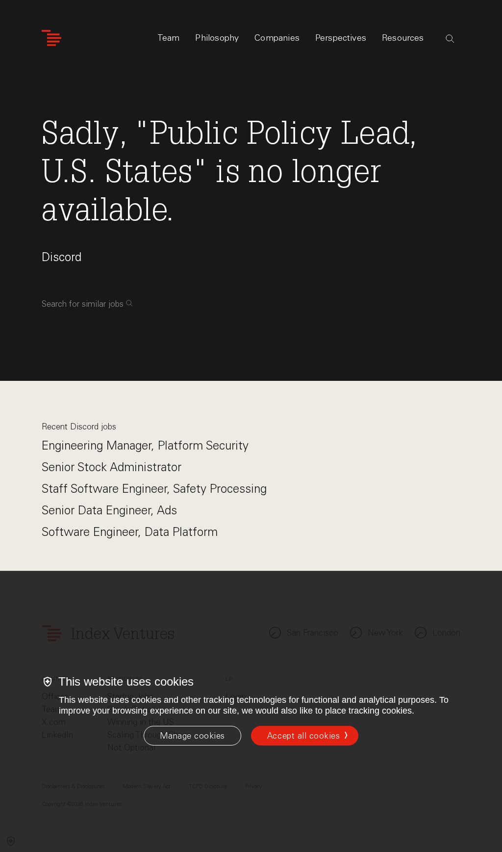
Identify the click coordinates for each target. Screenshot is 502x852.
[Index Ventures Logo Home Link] (51, 38)
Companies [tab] (277, 37)
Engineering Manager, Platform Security (145, 445)
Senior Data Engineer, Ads (109, 510)
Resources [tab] (403, 37)
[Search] (450, 38)
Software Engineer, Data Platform (130, 532)
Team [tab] (168, 37)
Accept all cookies (303, 736)
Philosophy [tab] (217, 37)
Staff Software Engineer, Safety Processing (154, 488)
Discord (61, 257)
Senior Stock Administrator (111, 467)
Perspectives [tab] (340, 37)
